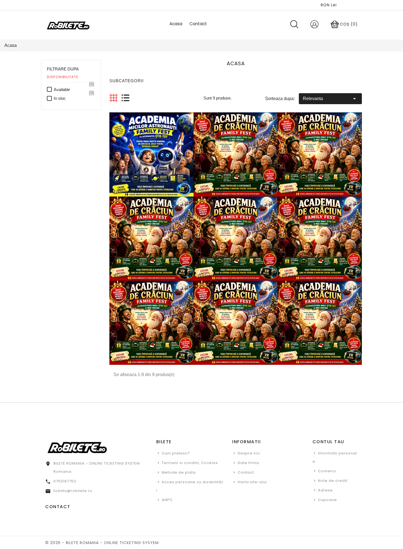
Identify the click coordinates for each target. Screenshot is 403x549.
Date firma (248, 462)
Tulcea (290, 192)
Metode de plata (179, 472)
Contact (246, 472)
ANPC (167, 499)
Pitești (289, 276)
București (124, 360)
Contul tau (328, 442)
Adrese (325, 490)
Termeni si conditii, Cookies (190, 462)
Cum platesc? (176, 453)
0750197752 (64, 481)
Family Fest (127, 192)
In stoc (74, 98)
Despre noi (249, 453)
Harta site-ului (252, 482)
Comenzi (327, 471)
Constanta (210, 192)
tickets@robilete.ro (72, 490)
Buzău (289, 360)
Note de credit (332, 480)
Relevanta (330, 98)
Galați (205, 276)
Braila (120, 276)
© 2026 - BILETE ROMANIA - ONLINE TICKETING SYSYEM (102, 542)
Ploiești (206, 360)
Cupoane (327, 499)
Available (74, 89)
